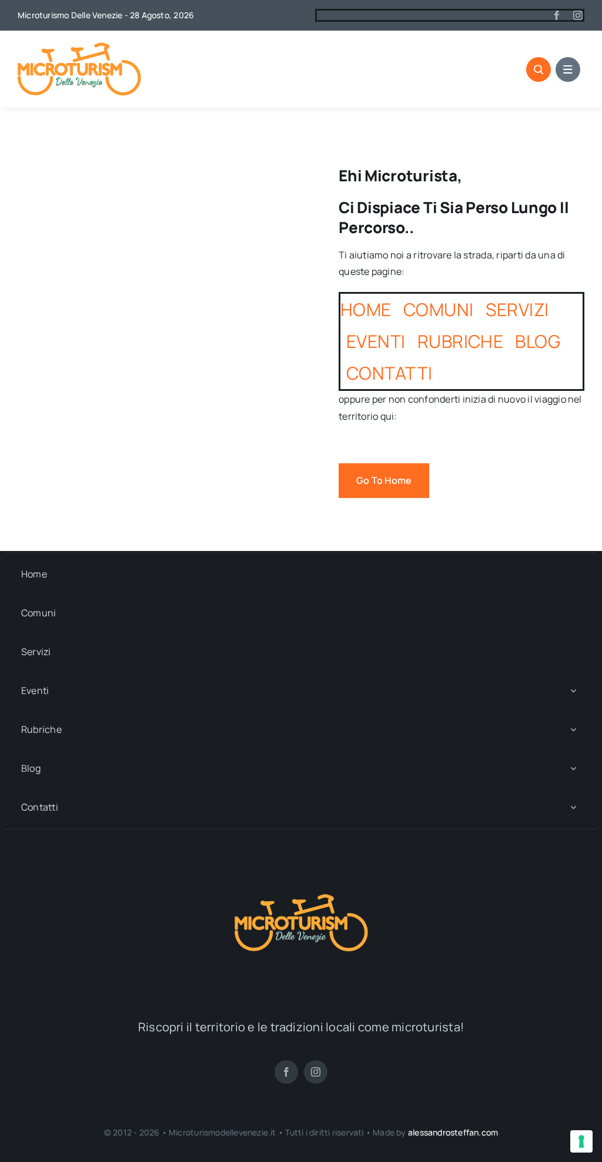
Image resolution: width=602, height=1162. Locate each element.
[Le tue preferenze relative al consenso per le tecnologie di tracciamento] (581, 1141)
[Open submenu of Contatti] (573, 807)
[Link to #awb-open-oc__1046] (538, 69)
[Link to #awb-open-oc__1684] (568, 69)
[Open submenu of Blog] (573, 768)
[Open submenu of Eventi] (573, 691)
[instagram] (578, 15)
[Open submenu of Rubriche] (573, 730)
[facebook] (556, 15)
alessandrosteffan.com (453, 1132)
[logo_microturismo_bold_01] (79, 47)
